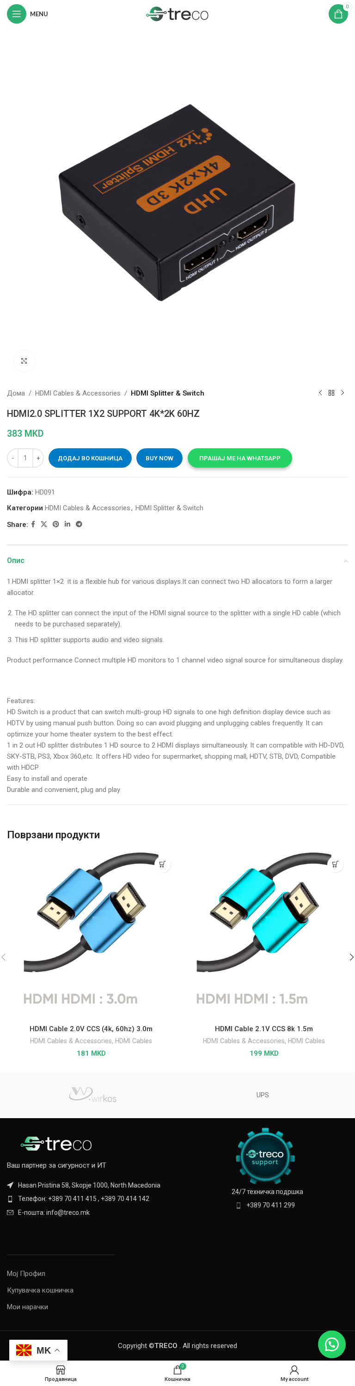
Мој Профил (26, 1273)
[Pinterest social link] (56, 524)
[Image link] (58, 1143)
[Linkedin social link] (67, 524)
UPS (263, 1095)
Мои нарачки (27, 1307)
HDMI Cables (133, 1041)
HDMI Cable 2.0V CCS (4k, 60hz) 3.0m (91, 1029)
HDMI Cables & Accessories (78, 393)
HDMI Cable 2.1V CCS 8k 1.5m (264, 1029)
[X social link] (44, 524)
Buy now (159, 458)
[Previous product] (320, 393)
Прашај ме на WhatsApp (240, 458)
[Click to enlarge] (24, 361)
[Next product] (342, 393)
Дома (16, 393)
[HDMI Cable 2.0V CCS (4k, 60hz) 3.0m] (91, 936)
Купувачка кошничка (40, 1290)
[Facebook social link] (33, 524)
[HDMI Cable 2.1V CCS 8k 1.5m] (264, 936)
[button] (239, 458)
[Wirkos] (92, 1095)
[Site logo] (177, 13)
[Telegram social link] (79, 524)
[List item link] (90, 1199)
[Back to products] (331, 393)
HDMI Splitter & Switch (167, 393)
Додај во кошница (90, 458)
